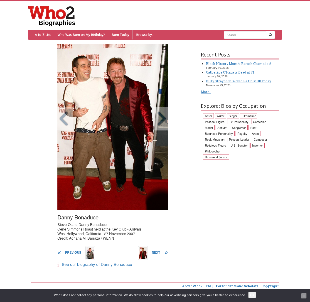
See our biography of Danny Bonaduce (97, 264)
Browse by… (145, 34)
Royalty (242, 133)
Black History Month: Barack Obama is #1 (239, 63)
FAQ (209, 286)
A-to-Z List (43, 34)
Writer (220, 116)
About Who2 (192, 286)
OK (252, 295)
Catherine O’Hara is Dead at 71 (230, 72)
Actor (208, 116)
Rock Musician (214, 139)
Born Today (120, 34)
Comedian (259, 122)
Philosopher (212, 151)
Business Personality (219, 133)
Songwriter (239, 127)
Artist (255, 133)
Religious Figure (215, 145)
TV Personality (238, 122)
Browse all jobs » (216, 157)
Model (209, 127)
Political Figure (214, 122)
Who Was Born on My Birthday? (81, 34)
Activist (222, 127)
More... (206, 92)
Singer (233, 116)
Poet (253, 127)
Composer (260, 139)
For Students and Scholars (237, 286)
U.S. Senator (239, 145)
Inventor (257, 145)
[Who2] (51, 12)
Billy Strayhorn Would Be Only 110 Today (238, 81)
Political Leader (239, 139)
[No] (304, 296)
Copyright (270, 286)
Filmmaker (249, 116)
